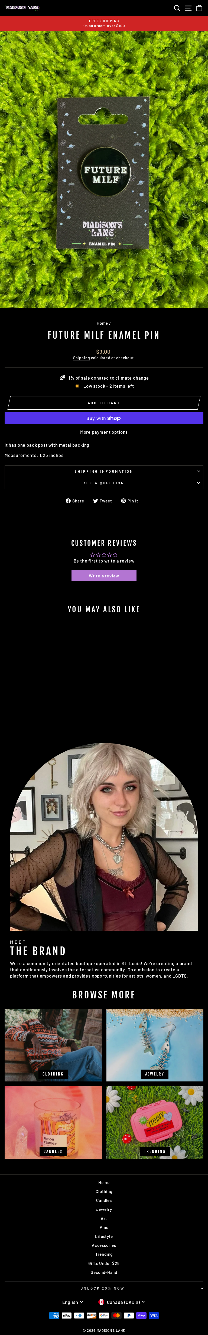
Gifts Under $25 (103, 1263)
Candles (104, 1200)
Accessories (104, 1245)
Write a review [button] (104, 575)
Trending (104, 1254)
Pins (104, 1227)
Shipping (81, 358)
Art (104, 1218)
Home (102, 323)
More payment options (104, 432)
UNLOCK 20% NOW (102, 1288)
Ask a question (104, 483)
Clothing (104, 1191)
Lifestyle (104, 1236)
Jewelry (104, 1209)
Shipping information (104, 471)
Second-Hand (104, 1272)
